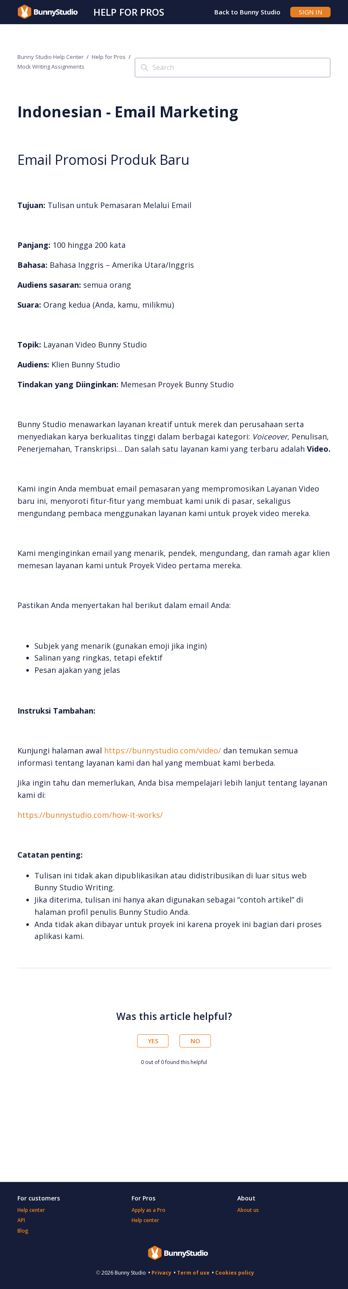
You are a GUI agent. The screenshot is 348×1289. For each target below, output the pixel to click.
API (21, 1220)
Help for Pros (128, 12)
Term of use (193, 1272)
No (195, 1040)
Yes (153, 1040)
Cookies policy (234, 1272)
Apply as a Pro (149, 1210)
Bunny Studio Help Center (50, 57)
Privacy (161, 1272)
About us (248, 1210)
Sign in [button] (310, 12)
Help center (31, 1210)
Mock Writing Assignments (50, 66)
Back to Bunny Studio (247, 12)
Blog (22, 1230)
